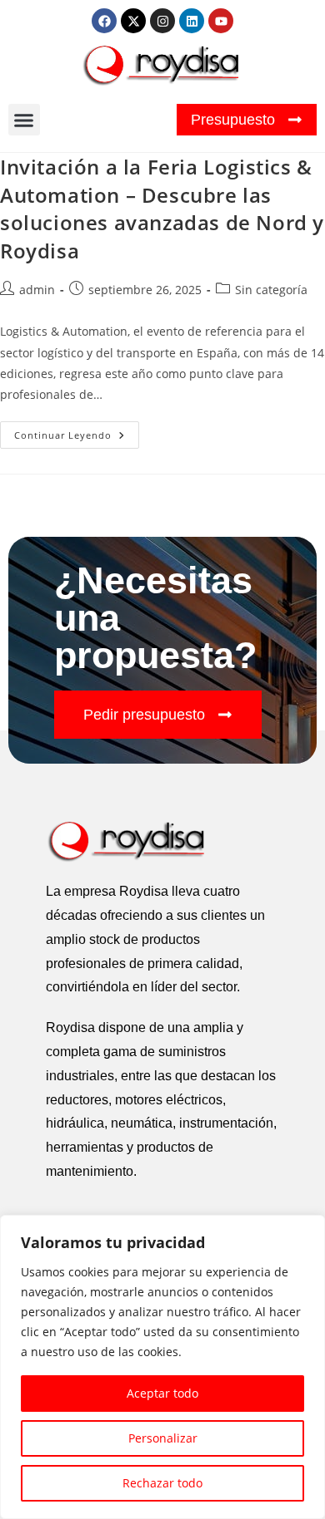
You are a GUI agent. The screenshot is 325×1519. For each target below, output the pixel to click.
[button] (24, 119)
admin (37, 289)
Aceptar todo (162, 1393)
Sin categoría (271, 289)
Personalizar (163, 1438)
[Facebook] (104, 20)
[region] (162, 1367)
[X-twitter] (133, 20)
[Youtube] (220, 20)
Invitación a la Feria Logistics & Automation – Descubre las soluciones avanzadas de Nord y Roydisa (162, 208)
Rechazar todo (162, 1483)
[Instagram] (162, 20)
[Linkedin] (191, 20)
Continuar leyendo (76, 431)
